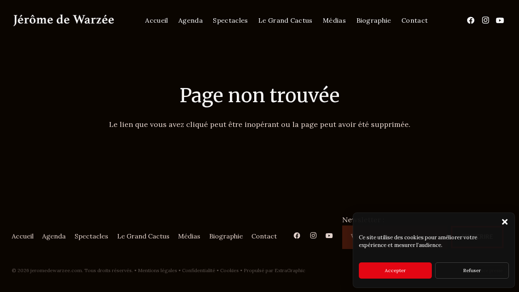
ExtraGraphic (290, 270)
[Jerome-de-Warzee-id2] (64, 20)
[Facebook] (470, 20)
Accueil (23, 236)
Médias (189, 236)
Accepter (395, 270)
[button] (505, 222)
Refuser (472, 270)
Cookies (229, 270)
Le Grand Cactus (143, 236)
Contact (264, 236)
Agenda (54, 236)
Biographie (226, 236)
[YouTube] (500, 20)
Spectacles (91, 236)
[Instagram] (485, 20)
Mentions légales (157, 270)
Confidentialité (198, 270)
